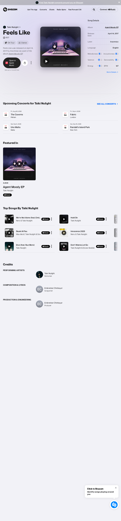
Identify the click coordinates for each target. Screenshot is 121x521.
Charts (51, 10)
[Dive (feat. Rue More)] (29, 246)
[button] (119, 2)
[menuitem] (32, 9)
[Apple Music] (7, 195)
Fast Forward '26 (74, 10)
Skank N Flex (21, 231)
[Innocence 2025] (83, 233)
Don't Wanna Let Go (79, 245)
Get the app (32, 10)
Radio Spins (61, 10)
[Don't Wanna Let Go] (83, 246)
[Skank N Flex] (29, 233)
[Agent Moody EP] (19, 172)
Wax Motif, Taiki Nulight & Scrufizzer (31, 234)
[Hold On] (83, 219)
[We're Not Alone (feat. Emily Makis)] (29, 219)
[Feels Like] (46, 61)
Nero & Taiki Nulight (24, 220)
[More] (51, 219)
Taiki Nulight (21, 248)
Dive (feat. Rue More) (25, 245)
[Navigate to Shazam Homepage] (10, 9)
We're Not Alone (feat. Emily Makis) (31, 217)
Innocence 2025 (78, 231)
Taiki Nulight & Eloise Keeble (83, 248)
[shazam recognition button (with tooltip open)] (114, 504)
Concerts (43, 10)
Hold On (74, 217)
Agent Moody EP (16, 54)
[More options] (31, 63)
